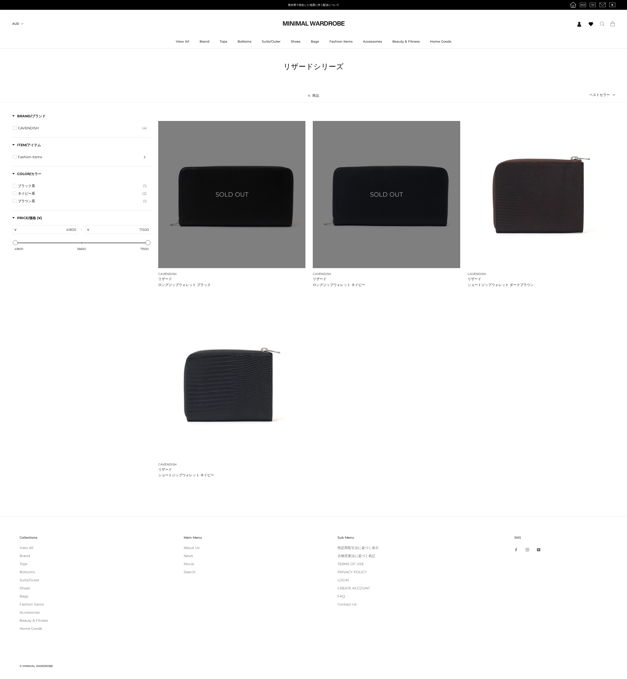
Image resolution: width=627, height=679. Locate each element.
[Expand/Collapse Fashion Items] (144, 157)
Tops (223, 41)
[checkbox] (82, 128)
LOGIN (343, 580)
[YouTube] (538, 549)
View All (182, 41)
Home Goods (440, 41)
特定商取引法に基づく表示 (358, 548)
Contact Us (347, 604)
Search (189, 572)
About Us (192, 548)
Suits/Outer (271, 41)
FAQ (341, 596)
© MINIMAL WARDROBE (36, 666)
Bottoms (245, 41)
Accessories (372, 41)
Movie (189, 564)
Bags (315, 41)
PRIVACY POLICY (352, 572)
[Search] (602, 24)
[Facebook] (516, 549)
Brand (204, 41)
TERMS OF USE (351, 564)
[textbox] (52, 230)
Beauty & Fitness (406, 41)
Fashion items (341, 41)
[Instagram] (527, 549)
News (188, 556)
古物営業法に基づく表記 (356, 556)
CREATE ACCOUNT (354, 588)
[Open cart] (613, 23)
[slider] (15, 242)
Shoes (296, 41)
